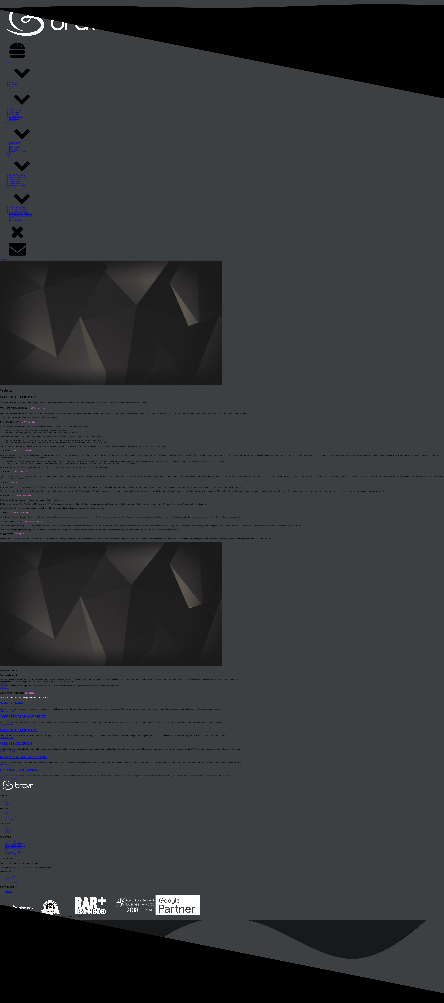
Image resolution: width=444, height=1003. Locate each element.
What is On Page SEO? (13, 850)
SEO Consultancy (15, 110)
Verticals (8, 833)
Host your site (5, 764)
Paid (6, 123)
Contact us (8, 892)
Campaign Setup (15, 143)
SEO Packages (14, 119)
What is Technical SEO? (18, 207)
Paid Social (13, 153)
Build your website (7, 711)
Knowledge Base (15, 220)
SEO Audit (13, 108)
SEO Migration (14, 112)
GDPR (7, 880)
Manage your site (6, 724)
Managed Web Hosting (17, 185)
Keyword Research (16, 117)
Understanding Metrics (13, 852)
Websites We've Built (17, 175)
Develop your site (6, 738)
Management (14, 147)
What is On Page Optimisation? (20, 214)
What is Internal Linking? (18, 212)
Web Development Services (19, 177)
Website (7, 155)
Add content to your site (9, 778)
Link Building (14, 115)
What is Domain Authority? (19, 210)
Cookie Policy (10, 876)
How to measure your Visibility (20, 216)
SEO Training (14, 121)
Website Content (15, 181)
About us (8, 62)
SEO (6, 88)
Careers (7, 804)
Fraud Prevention (11, 883)
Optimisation (14, 145)
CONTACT (4, 259)
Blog (11, 86)
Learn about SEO (11, 188)
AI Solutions (9, 819)
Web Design (13, 179)
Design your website (7, 751)
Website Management (17, 183)
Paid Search (13, 149)
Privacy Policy (10, 878)
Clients (11, 82)
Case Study (13, 84)
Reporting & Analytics (17, 151)
